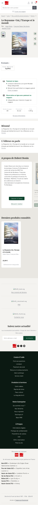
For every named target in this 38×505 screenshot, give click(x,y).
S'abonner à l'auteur (17, 198)
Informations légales (19, 428)
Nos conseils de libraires (19, 292)
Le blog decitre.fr (19, 395)
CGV (19, 437)
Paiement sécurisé (19, 367)
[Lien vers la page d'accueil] (6, 3)
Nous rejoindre (19, 411)
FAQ (19, 304)
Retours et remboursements (19, 370)
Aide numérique (19, 373)
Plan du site (19, 443)
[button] (19, 130)
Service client (19, 376)
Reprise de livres (19, 389)
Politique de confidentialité (19, 431)
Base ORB (19, 417)
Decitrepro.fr (19, 414)
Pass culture (19, 392)
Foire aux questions (19, 361)
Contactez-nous (19, 317)
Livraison (19, 364)
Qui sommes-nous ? (19, 405)
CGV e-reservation (19, 440)
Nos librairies (19, 408)
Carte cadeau (19, 386)
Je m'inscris (29, 338)
